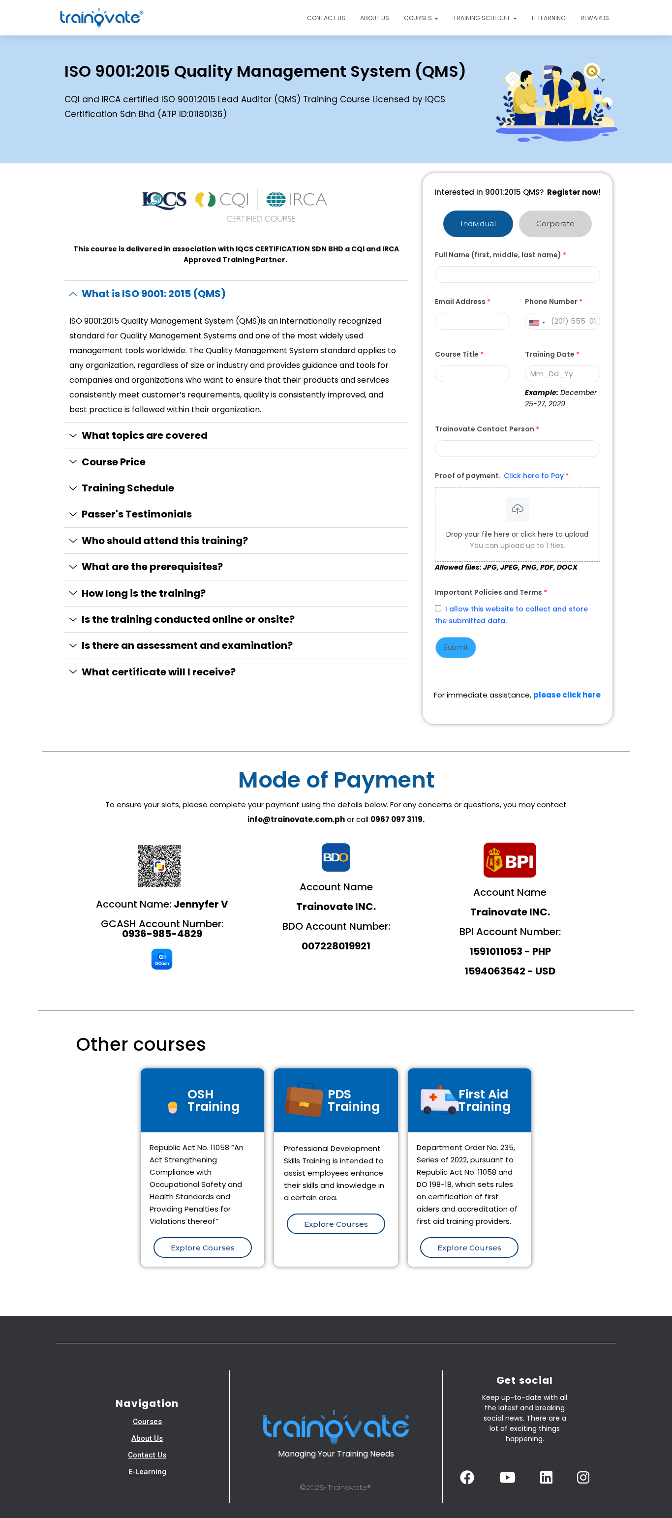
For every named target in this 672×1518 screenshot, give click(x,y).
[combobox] (536, 323)
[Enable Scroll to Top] (652, 1498)
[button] (435, 18)
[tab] (478, 224)
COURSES (418, 18)
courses (147, 1421)
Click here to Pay (534, 476)
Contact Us (326, 18)
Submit (455, 647)
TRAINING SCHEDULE (482, 18)
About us (374, 18)
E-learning (549, 18)
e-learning (147, 1471)
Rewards (594, 18)
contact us (147, 1455)
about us (147, 1438)
